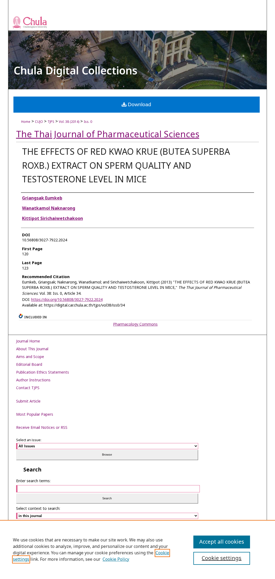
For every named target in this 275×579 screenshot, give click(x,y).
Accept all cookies (221, 542)
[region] (137, 549)
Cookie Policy (116, 559)
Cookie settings (221, 558)
